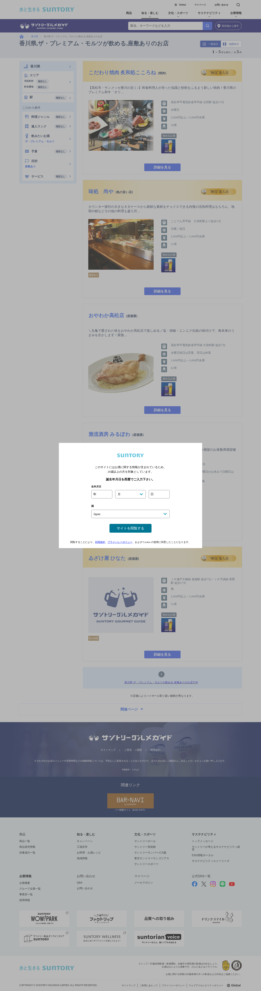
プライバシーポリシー (120, 542)
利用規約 (100, 542)
